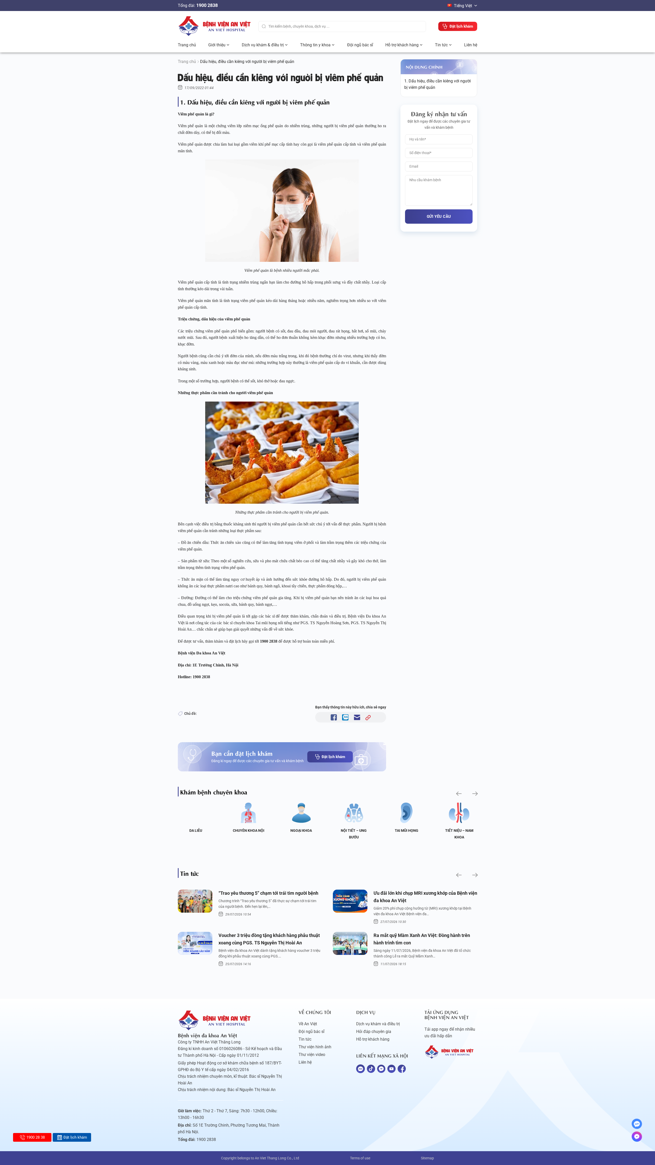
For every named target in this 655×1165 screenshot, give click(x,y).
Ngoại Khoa (301, 830)
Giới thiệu (216, 44)
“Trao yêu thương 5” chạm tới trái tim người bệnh (268, 893)
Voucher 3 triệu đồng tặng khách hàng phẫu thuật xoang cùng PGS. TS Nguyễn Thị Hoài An (269, 939)
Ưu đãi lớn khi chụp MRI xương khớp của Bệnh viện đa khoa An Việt (425, 896)
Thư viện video (312, 1054)
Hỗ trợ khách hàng (402, 44)
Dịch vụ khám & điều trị (263, 44)
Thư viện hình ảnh (315, 1046)
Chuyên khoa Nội (248, 830)
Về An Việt (308, 1023)
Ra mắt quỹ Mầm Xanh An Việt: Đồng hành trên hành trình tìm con (422, 939)
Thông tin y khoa (315, 44)
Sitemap (427, 1158)
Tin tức (441, 44)
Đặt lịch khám (333, 756)
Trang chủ (187, 44)
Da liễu (195, 830)
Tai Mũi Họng (406, 830)
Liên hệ (470, 44)
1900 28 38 (35, 1137)
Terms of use (360, 1158)
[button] (458, 794)
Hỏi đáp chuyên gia (373, 1031)
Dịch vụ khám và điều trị (378, 1023)
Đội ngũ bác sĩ (360, 44)
